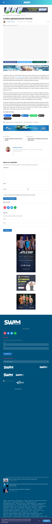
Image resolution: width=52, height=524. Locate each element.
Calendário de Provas (7, 501)
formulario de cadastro (37, 509)
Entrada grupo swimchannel (8, 509)
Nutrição (28, 514)
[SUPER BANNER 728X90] (26, 67)
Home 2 (26, 510)
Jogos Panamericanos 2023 (23, 511)
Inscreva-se (15, 511)
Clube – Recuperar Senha (33, 506)
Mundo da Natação (16, 15)
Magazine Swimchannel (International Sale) (30, 513)
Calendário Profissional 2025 (8, 506)
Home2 (10, 511)
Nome (5, 183)
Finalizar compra (29, 509)
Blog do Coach (31, 500)
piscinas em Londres (28, 122)
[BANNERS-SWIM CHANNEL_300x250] (26, 301)
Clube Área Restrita (42, 506)
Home (4, 15)
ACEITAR (46, 520)
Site (28, 189)
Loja (30, 511)
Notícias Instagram (21, 514)
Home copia (5, 511)
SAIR (39, 520)
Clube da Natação (20, 507)
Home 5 (38, 510)
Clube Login (34, 507)
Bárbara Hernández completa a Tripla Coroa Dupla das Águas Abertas (23, 479)
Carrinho (16, 506)
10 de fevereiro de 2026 (21, 21)
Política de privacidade (7, 516)
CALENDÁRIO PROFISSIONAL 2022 (9, 504)
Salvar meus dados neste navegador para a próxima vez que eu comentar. (19, 194)
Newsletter (11, 514)
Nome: (4, 222)
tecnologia (36, 122)
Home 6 (42, 510)
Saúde (46, 516)
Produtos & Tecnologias (17, 516)
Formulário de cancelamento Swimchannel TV (11, 510)
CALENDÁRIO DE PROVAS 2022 (18, 501)
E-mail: (4, 218)
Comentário (6, 167)
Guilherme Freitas (11, 21)
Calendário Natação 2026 (31, 503)
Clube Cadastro (6, 507)
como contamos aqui (19, 77)
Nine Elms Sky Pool (18, 122)
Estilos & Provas (18, 509)
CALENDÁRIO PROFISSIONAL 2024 (37, 504)
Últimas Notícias (9, 15)
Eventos (23, 509)
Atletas (25, 500)
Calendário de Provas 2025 (21, 503)
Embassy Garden (9, 122)
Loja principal (35, 511)
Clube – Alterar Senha (23, 506)
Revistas (41, 516)
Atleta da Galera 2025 (19, 500)
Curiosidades (23, 15)
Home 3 (30, 510)
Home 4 (34, 510)
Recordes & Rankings (35, 516)
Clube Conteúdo (13, 507)
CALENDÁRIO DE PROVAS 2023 (30, 501)
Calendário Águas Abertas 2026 (41, 500)
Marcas (41, 513)
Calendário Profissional (41, 503)
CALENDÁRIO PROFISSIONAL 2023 (23, 504)
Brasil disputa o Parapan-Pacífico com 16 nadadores (19, 489)
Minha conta (5, 514)
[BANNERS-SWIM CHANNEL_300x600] (26, 253)
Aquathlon (5, 500)
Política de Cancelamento (35, 514)
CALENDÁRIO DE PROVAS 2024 (9, 503)
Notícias (15, 514)
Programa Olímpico (26, 516)
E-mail (5, 189)
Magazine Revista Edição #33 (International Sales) (12, 513)
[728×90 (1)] (26, 128)
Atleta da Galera (11, 500)
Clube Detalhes (28, 507)
